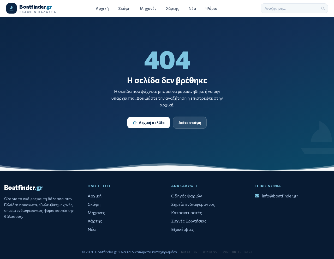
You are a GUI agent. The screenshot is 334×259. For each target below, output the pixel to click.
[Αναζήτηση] (323, 8)
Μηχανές (148, 8)
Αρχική (102, 8)
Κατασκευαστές (186, 212)
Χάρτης (172, 8)
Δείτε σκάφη (189, 122)
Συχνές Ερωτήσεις (188, 220)
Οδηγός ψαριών (186, 195)
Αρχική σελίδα (152, 122)
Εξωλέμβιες (182, 229)
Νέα (192, 8)
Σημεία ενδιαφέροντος (193, 204)
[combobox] (289, 8)
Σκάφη (124, 8)
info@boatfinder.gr (280, 195)
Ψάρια (211, 8)
